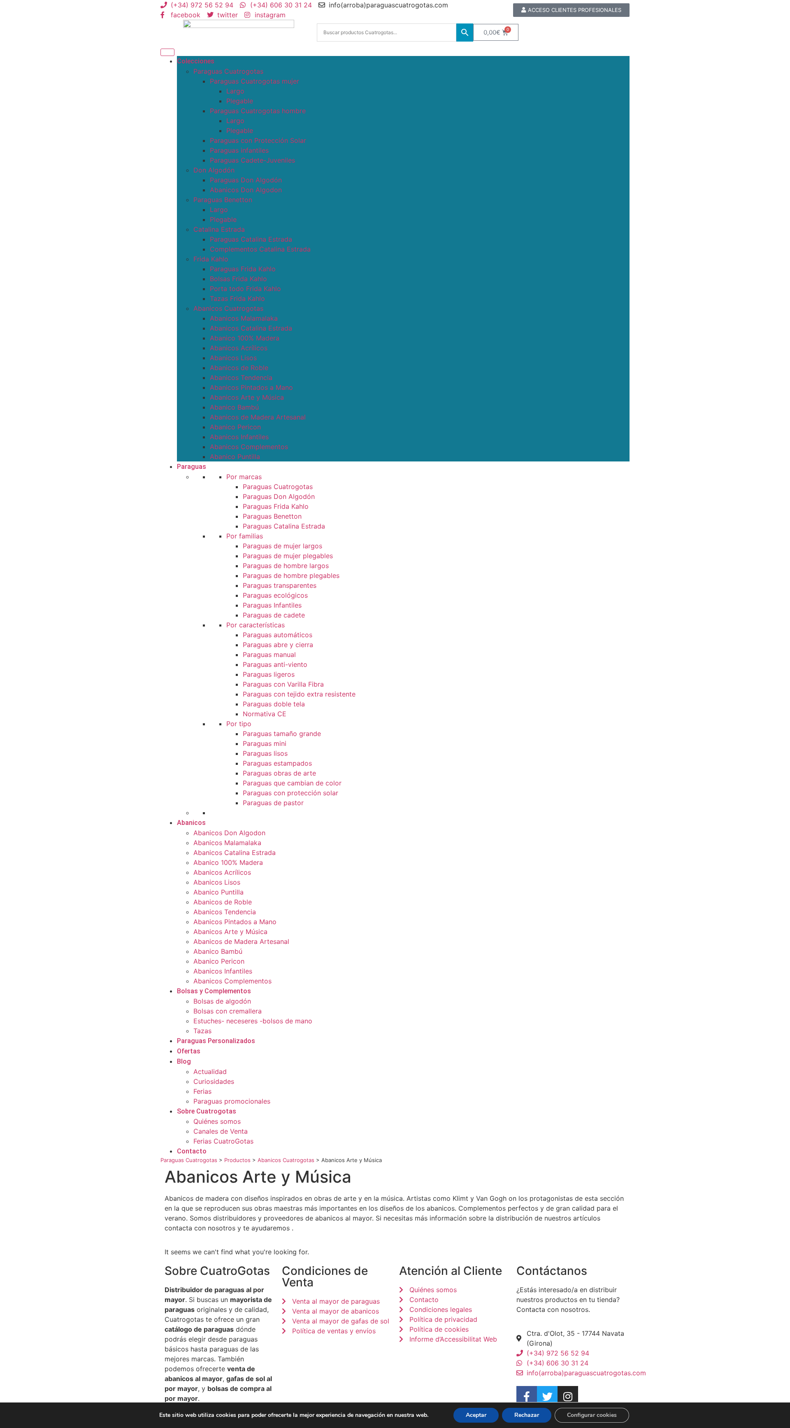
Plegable (239, 101)
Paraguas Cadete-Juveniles (252, 160)
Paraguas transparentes (279, 585)
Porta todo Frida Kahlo (245, 288)
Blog (184, 1061)
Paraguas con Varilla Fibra (283, 684)
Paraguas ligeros (269, 674)
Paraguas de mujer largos (282, 546)
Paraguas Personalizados (216, 1041)
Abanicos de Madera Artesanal (258, 417)
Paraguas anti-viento (275, 664)
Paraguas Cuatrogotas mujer (254, 81)
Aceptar (476, 1415)
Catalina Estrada (219, 229)
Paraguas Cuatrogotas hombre (258, 111)
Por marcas (244, 477)
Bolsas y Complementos (214, 991)
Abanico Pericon (235, 427)
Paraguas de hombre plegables (291, 575)
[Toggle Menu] (167, 52)
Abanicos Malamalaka (244, 318)
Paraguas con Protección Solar (258, 140)
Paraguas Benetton (222, 200)
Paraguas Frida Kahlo (243, 269)
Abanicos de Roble (239, 367)
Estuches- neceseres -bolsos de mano (252, 1021)
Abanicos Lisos (233, 358)
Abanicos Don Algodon (246, 190)
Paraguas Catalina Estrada (251, 239)
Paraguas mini (264, 743)
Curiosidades (213, 1081)
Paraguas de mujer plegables (288, 556)
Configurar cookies (592, 1415)
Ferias (202, 1091)
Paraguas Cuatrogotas (228, 71)
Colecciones (195, 61)
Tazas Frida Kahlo (237, 298)
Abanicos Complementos (249, 447)
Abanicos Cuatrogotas (228, 308)
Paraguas (191, 467)
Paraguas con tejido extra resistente (299, 694)
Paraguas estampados (277, 763)
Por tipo (238, 724)
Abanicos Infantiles (239, 437)
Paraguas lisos (265, 753)
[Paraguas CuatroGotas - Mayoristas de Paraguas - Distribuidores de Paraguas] (238, 32)
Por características (255, 625)
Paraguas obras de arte (279, 773)
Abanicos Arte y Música (247, 397)
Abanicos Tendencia (241, 377)
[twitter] (547, 1396)
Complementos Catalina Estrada (260, 249)
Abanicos (191, 823)
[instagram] (568, 1396)
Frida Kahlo (210, 259)
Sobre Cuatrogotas (206, 1111)
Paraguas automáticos (277, 635)
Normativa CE (264, 714)
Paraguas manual (269, 654)
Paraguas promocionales (231, 1101)
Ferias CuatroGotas (223, 1141)
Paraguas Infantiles (272, 605)
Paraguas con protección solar (290, 793)
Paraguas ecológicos (275, 595)
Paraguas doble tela (274, 704)
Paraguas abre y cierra (278, 645)
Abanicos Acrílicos (238, 348)
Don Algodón (214, 170)
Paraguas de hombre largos (286, 565)
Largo (235, 91)
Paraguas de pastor (273, 803)
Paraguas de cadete (274, 615)
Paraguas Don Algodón (246, 180)
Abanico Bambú (234, 407)
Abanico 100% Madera (244, 338)
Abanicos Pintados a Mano (251, 387)
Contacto (192, 1151)
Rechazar (526, 1415)
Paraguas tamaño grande (282, 733)
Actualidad (210, 1071)
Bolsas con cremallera (227, 1011)
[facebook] (526, 1396)
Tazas (202, 1031)
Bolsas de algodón (222, 1001)
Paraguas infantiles (239, 150)
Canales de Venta (220, 1131)
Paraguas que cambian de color (292, 783)
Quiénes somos (217, 1121)
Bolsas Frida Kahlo (238, 279)
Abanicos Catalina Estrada (251, 328)
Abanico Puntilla (235, 456)
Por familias (244, 536)
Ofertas (188, 1051)
